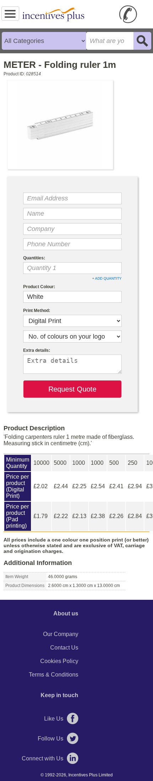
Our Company (60, 634)
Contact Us (64, 648)
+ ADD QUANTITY (107, 278)
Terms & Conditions (53, 675)
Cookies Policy (59, 661)
